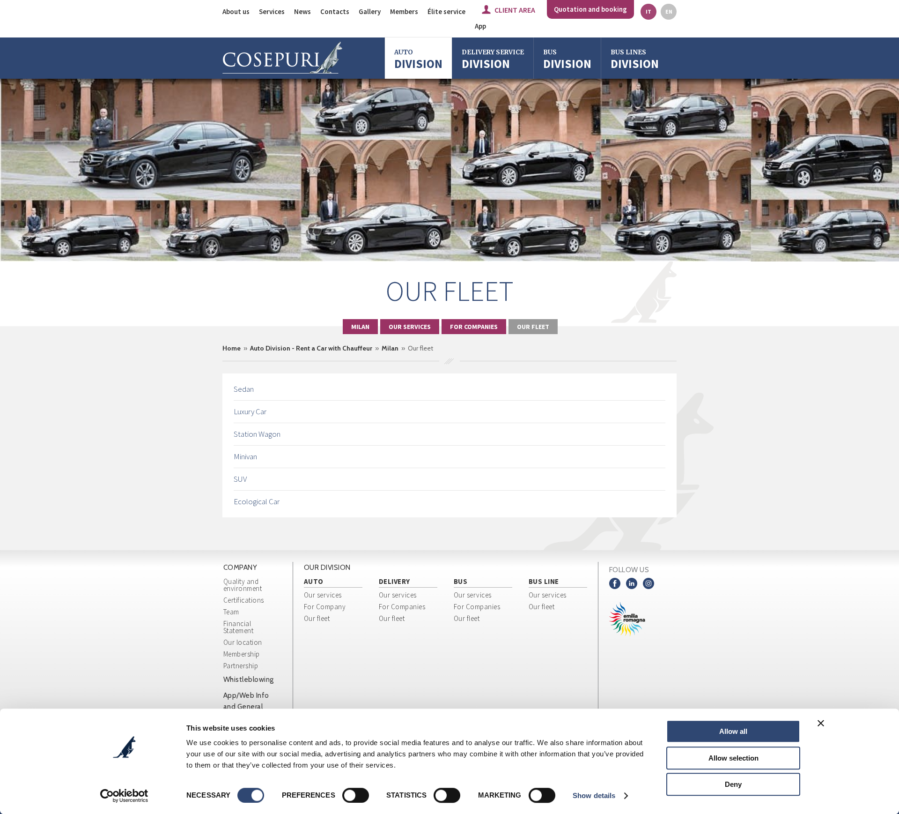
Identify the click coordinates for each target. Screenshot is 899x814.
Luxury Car (250, 411)
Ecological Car (257, 501)
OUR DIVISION (327, 567)
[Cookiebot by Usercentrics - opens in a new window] (124, 796)
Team (231, 611)
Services (272, 11)
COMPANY (240, 567)
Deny (733, 784)
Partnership (240, 665)
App (480, 26)
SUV (240, 479)
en (668, 11)
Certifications (243, 600)
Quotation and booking (590, 9)
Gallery (370, 11)
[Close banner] (821, 723)
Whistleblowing (248, 679)
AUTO (314, 582)
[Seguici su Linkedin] (631, 583)
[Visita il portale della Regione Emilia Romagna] (634, 619)
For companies (474, 326)
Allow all (733, 731)
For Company (325, 606)
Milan (360, 326)
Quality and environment (242, 585)
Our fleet (533, 326)
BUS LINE (544, 582)
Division (418, 59)
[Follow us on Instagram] (648, 583)
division (567, 59)
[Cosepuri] (282, 58)
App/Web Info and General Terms (246, 706)
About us (236, 11)
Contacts (334, 11)
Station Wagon (257, 434)
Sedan (244, 389)
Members (404, 11)
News (302, 11)
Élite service (446, 11)
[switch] (355, 795)
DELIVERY (394, 582)
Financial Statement (238, 627)
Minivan (245, 456)
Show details (594, 795)
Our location (242, 642)
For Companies (402, 606)
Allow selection (733, 758)
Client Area (514, 10)
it (648, 11)
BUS (461, 582)
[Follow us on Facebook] (614, 583)
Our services (410, 326)
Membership (241, 653)
